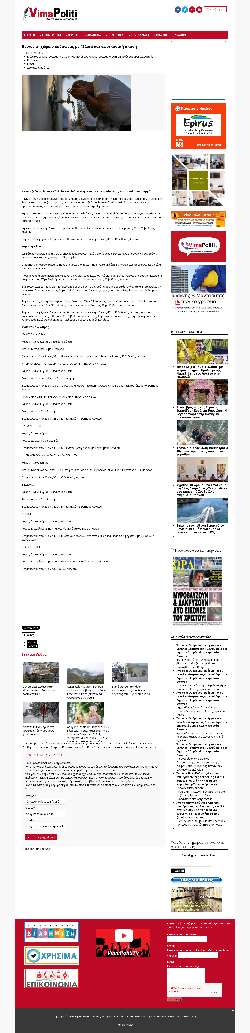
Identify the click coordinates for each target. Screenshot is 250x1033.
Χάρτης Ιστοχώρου (103, 1016)
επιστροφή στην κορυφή (36, 849)
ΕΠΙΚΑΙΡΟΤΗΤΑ (51, 35)
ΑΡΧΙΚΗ (31, 35)
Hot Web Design (165, 1016)
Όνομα (171, 945)
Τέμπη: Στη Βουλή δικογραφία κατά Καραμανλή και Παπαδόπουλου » (114, 747)
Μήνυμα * (31, 796)
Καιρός (32, 642)
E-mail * (29, 820)
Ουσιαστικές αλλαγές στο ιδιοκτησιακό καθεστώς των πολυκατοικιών (39, 690)
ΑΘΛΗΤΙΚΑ (94, 35)
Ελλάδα (32, 646)
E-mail (170, 961)
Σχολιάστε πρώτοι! (38, 67)
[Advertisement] (93, 160)
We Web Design (186, 1016)
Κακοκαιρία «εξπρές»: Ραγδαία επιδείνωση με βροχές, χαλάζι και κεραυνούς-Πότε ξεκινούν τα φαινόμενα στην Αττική (87, 692)
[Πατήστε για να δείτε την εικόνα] (76, 105)
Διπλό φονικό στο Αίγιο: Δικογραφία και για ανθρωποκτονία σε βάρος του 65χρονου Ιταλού (133, 690)
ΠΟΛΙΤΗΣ (162, 35)
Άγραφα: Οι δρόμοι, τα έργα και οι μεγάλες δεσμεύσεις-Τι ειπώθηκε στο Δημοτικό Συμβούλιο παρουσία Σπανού (202, 650)
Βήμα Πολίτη (82, 1016)
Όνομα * (30, 808)
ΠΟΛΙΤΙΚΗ (73, 35)
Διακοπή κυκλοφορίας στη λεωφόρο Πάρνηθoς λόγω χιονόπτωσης (38, 730)
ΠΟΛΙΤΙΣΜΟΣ (115, 35)
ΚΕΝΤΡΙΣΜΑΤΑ (139, 35)
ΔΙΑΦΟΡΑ (180, 35)
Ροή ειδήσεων (125, 1024)
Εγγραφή (178, 870)
